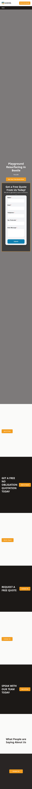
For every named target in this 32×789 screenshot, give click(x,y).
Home (3, 8)
